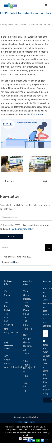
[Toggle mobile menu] (46, 5)
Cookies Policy (32, 417)
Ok (20, 439)
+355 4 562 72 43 (25, 383)
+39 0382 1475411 (27, 325)
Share (48, 439)
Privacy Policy (19, 417)
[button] (3, 164)
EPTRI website (36, 114)
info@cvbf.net (11, 332)
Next (44, 181)
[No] (48, 433)
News (16, 262)
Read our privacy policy (22, 229)
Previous (9, 181)
